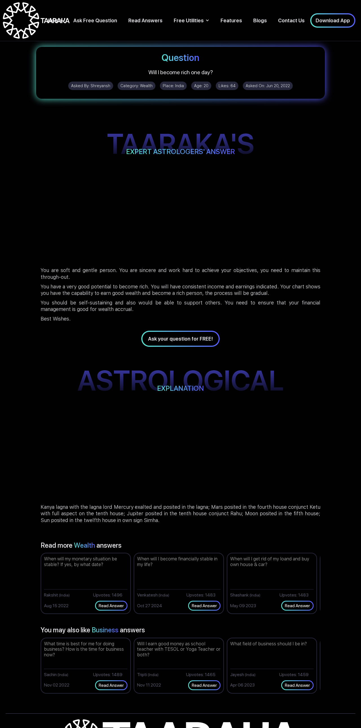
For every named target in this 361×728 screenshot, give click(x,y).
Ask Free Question (95, 20)
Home (55, 20)
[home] (36, 20)
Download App (333, 20)
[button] (191, 20)
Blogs (260, 20)
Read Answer (111, 605)
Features (231, 20)
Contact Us (291, 20)
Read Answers (145, 20)
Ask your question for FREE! (180, 339)
